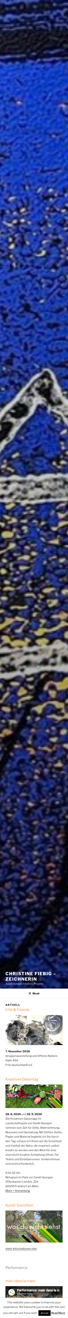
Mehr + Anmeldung (17, 1190)
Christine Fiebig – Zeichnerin (30, 976)
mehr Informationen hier (21, 1248)
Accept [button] (44, 1312)
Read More (58, 1313)
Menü (35, 993)
